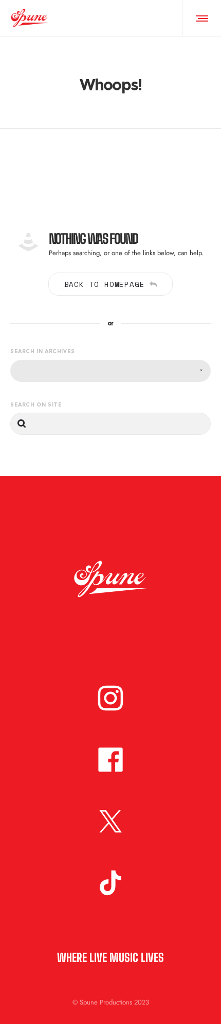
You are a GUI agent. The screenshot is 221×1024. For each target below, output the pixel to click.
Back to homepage (104, 284)
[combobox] (110, 371)
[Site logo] (29, 18)
